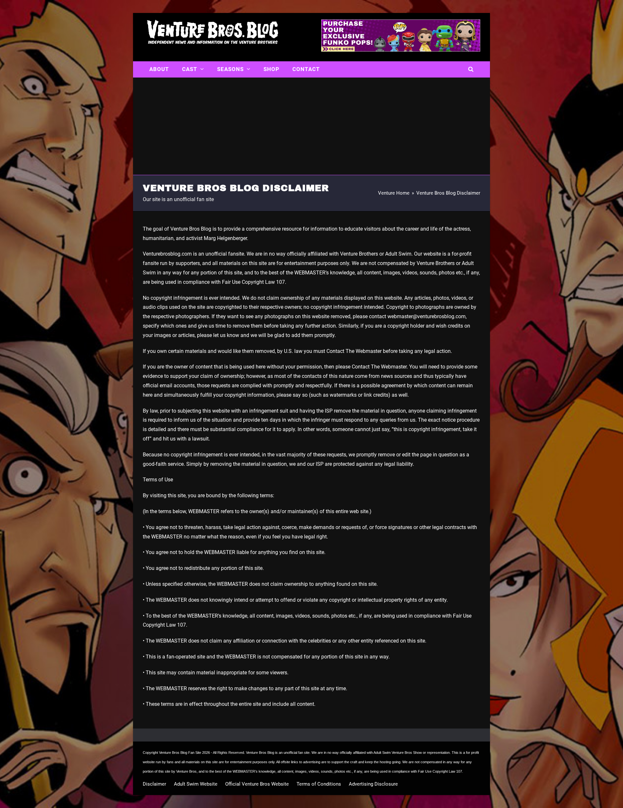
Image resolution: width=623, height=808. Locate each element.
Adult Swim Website (195, 784)
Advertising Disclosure (373, 784)
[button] (471, 69)
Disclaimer (154, 784)
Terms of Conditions (319, 784)
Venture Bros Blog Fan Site (180, 752)
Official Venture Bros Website (257, 784)
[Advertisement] (311, 126)
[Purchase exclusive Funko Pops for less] (400, 49)
